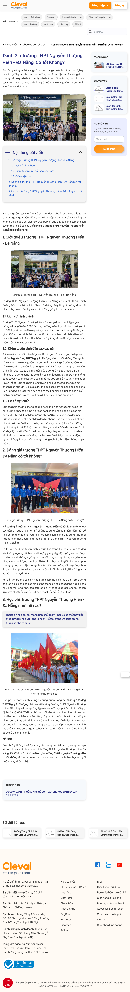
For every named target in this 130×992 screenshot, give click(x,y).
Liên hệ (101, 919)
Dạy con (51, 17)
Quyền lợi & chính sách (110, 908)
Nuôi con (48, 24)
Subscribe (109, 149)
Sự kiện (65, 930)
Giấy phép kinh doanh (109, 925)
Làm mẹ (64, 24)
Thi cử (78, 24)
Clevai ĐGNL (68, 903)
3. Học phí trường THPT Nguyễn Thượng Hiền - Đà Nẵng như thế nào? (45, 193)
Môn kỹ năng (30, 24)
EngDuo (65, 914)
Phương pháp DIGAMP (73, 887)
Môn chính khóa (32, 17)
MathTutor (66, 897)
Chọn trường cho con (100, 17)
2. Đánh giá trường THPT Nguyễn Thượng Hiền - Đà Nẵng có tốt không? (44, 183)
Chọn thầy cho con (72, 17)
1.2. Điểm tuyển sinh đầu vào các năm (32, 171)
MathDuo (66, 892)
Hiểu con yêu (10, 44)
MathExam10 (68, 908)
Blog (100, 881)
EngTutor (66, 919)
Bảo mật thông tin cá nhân (112, 892)
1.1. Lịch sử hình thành (23, 165)
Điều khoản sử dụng (109, 887)
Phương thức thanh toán (111, 903)
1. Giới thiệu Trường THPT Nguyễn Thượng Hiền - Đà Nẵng (41, 160)
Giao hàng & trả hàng (109, 897)
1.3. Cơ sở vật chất (21, 176)
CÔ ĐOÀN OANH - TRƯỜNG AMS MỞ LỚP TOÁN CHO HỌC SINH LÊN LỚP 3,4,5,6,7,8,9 (41, 793)
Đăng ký (120, 5)
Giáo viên (66, 925)
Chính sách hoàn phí (109, 914)
